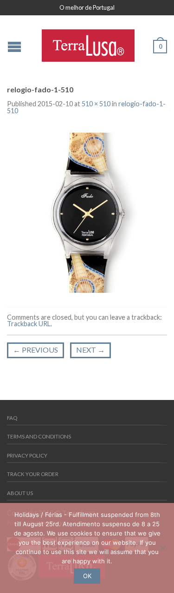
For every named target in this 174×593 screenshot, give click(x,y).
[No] (162, 548)
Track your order (32, 474)
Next (90, 349)
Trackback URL (29, 324)
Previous (35, 349)
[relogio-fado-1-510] (87, 211)
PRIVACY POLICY (27, 455)
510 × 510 (96, 104)
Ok (87, 576)
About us (20, 493)
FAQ (12, 418)
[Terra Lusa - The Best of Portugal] (88, 43)
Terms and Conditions (39, 436)
